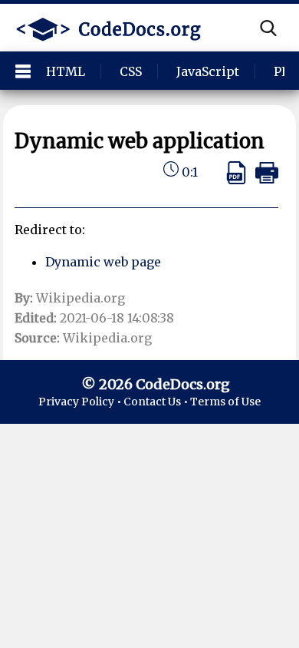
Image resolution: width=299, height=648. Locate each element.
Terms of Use (225, 401)
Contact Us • (156, 401)
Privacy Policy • (80, 401)
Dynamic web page (103, 261)
